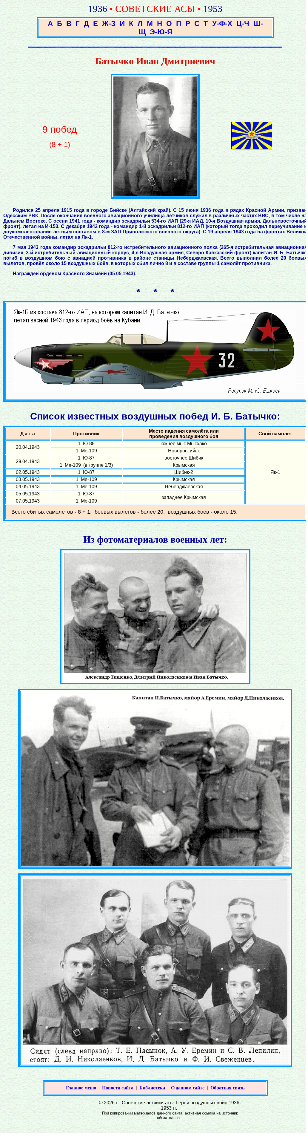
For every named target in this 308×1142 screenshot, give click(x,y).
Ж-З (108, 23)
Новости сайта (117, 1087)
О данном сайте (187, 1087)
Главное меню (81, 1087)
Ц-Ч (242, 23)
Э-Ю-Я (161, 32)
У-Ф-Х (222, 23)
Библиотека (152, 1087)
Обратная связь (227, 1087)
